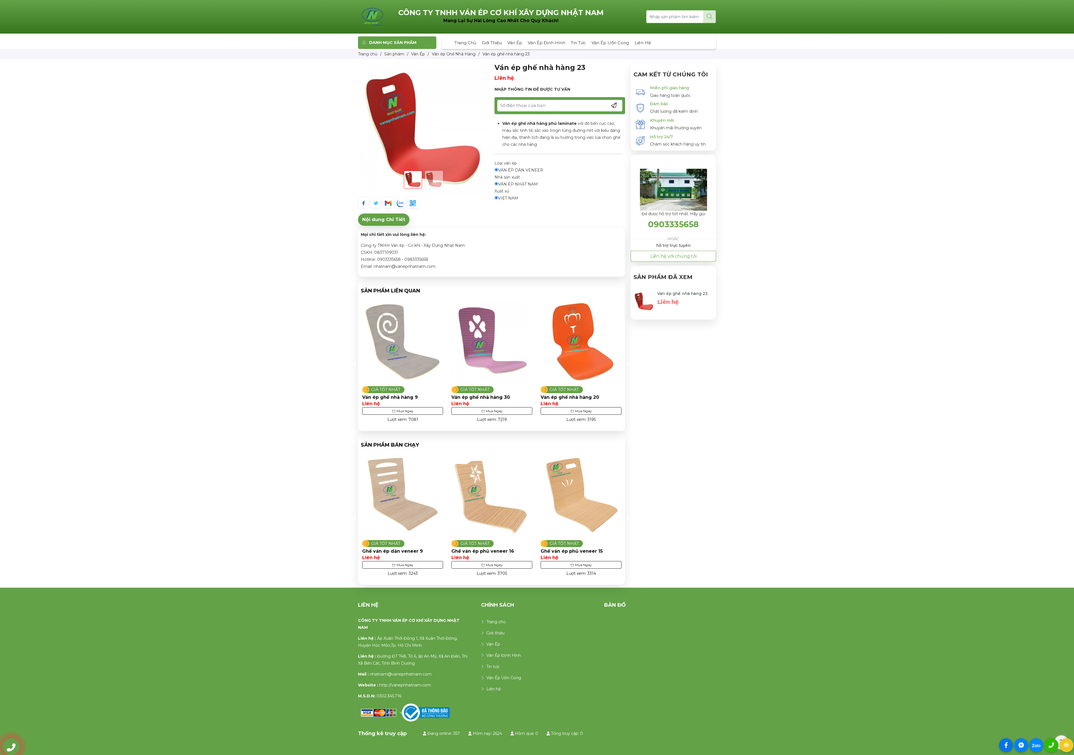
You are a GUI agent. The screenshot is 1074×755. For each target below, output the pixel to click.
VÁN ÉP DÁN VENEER (520, 170)
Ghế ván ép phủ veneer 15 (482, 551)
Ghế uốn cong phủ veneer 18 (575, 551)
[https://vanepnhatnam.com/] (372, 16)
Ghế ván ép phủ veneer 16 (393, 551)
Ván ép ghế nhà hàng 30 (391, 397)
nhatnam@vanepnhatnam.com (401, 674)
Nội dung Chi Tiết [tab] (383, 219)
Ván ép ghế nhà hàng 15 (569, 397)
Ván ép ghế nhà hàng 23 (682, 293)
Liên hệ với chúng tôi (673, 256)
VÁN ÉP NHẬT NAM (518, 184)
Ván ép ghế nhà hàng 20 (480, 397)
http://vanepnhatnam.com (405, 685)
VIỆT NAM (508, 198)
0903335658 (673, 224)
